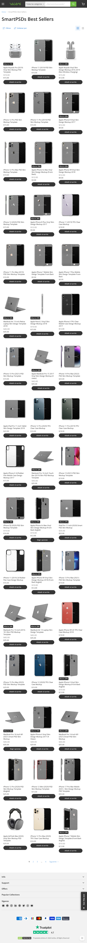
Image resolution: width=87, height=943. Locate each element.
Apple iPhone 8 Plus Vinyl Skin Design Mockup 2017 (42, 223)
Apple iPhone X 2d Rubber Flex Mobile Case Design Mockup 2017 (13, 475)
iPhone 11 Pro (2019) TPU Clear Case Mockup (69, 427)
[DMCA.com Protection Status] (24, 938)
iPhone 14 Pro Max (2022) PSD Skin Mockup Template (69, 375)
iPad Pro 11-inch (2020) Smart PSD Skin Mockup (70, 526)
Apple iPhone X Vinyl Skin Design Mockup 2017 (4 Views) (40, 736)
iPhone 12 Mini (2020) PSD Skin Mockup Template (42, 787)
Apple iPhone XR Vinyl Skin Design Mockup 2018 (69, 171)
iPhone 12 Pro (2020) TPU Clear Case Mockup (40, 427)
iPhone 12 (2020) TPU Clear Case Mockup (42, 683)
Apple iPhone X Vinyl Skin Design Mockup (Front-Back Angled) (69, 684)
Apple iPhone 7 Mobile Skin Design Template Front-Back (43, 273)
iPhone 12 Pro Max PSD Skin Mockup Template (14, 171)
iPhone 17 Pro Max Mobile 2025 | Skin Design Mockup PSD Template (69, 788)
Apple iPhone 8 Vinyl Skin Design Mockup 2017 (69, 121)
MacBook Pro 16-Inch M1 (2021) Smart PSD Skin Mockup (13, 736)
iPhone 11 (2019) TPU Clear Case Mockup (69, 223)
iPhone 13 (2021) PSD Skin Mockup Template (69, 474)
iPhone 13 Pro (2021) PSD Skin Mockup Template (13, 375)
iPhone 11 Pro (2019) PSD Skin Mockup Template (40, 121)
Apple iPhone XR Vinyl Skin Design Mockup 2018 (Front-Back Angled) (43, 580)
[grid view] (77, 28)
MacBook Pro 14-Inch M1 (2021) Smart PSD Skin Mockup (69, 736)
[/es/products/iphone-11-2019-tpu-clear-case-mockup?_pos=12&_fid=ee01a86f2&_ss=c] (70, 205)
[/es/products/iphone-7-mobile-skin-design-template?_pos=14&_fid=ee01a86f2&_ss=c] (43, 255)
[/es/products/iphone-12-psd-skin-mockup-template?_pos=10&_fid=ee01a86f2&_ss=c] (15, 205)
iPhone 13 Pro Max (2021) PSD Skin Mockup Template (69, 579)
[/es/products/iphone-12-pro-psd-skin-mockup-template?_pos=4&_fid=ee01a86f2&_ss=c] (15, 103)
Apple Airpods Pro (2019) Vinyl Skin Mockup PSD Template (13, 69)
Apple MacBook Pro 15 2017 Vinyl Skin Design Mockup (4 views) (43, 376)
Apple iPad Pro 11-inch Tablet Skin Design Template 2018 (14, 427)
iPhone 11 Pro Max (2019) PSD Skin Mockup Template (14, 273)
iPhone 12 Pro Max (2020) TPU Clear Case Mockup (40, 837)
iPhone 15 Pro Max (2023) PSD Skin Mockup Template (14, 683)
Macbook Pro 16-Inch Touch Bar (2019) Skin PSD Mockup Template (43, 475)
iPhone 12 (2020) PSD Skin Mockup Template (13, 223)
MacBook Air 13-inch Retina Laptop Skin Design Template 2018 (14, 323)
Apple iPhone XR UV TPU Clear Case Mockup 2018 (70, 631)
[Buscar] (73, 4)
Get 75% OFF (84, 899)
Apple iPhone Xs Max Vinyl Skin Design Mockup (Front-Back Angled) (41, 527)
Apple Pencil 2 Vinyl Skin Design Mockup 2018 (40, 322)
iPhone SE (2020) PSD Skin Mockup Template (13, 526)
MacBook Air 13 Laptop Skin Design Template (41, 631)
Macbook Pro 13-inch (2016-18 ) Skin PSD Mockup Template (14, 632)
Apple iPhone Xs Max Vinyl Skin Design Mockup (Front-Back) (42, 172)
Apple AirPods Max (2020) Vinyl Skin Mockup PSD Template (13, 838)
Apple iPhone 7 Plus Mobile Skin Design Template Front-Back (70, 274)
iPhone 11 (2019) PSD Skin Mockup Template (42, 68)
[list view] (82, 28)
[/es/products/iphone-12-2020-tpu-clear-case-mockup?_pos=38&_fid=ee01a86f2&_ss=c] (43, 665)
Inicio (4, 12)
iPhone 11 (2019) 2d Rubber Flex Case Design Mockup (14, 579)
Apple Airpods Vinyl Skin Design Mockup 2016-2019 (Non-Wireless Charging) (69, 69)
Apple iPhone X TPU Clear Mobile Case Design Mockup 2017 (70, 323)
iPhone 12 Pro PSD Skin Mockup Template (12, 121)
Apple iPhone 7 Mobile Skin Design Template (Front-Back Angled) (70, 838)
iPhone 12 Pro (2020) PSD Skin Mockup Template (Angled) (13, 788)
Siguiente (53, 861)
